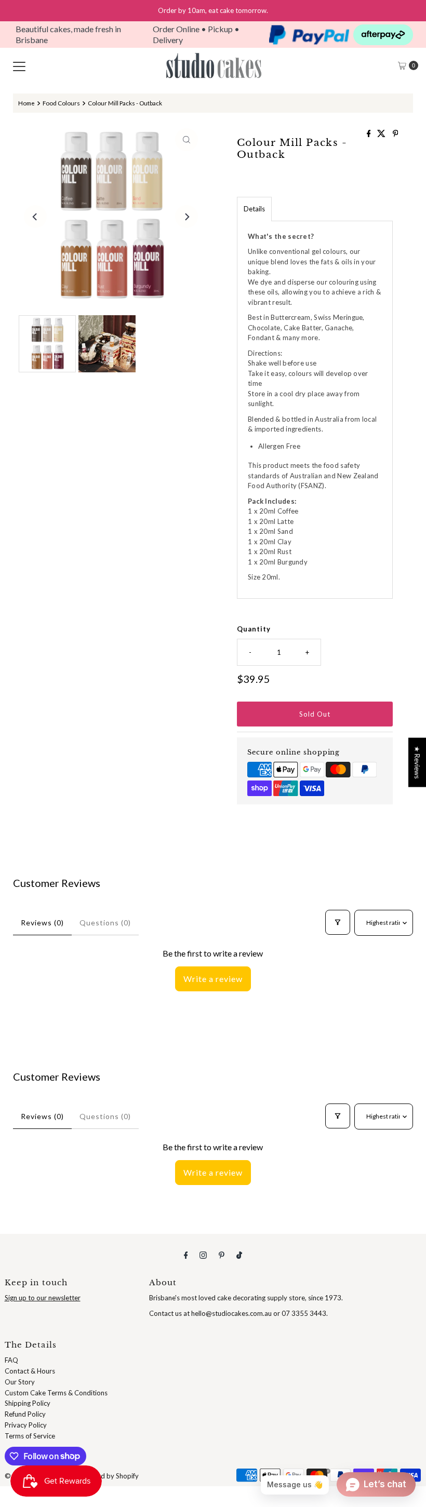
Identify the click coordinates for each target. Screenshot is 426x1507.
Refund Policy (25, 1414)
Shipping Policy (27, 1403)
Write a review (213, 979)
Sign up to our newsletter (43, 1298)
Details (254, 209)
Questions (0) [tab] (105, 922)
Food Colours (61, 102)
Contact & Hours (30, 1371)
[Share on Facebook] (369, 134)
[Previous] (35, 216)
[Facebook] (186, 1254)
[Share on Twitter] (382, 134)
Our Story (20, 1382)
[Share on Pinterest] (395, 134)
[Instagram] (203, 1254)
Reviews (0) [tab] (42, 922)
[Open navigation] (19, 65)
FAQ (11, 1360)
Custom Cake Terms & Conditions (56, 1393)
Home (26, 102)
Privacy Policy (26, 1425)
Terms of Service (30, 1436)
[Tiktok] (239, 1254)
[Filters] (337, 922)
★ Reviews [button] (417, 762)
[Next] (186, 216)
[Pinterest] (221, 1254)
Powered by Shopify (108, 1476)
